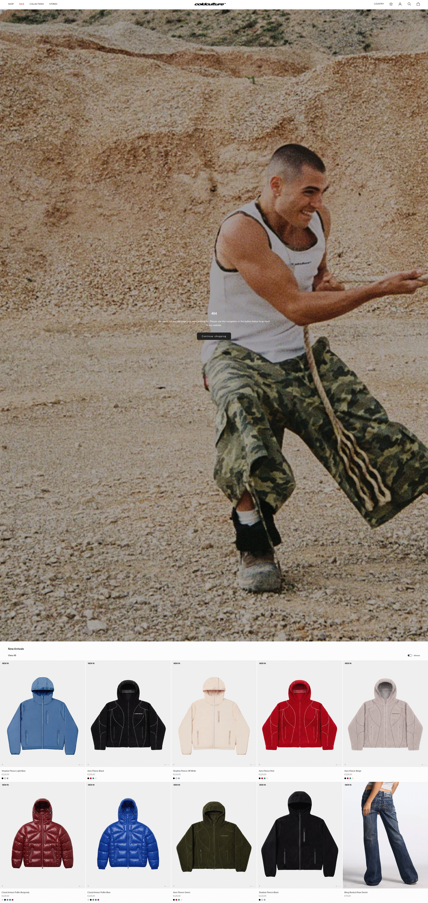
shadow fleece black (269, 892)
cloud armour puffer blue (99, 892)
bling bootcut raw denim (356, 892)
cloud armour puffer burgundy (15, 892)
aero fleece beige (352, 771)
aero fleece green (181, 892)
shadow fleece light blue (14, 771)
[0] (391, 4)
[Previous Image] (3, 717)
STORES (53, 4)
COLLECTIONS (37, 4)
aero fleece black (95, 771)
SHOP (11, 4)
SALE (21, 4)
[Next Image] (82, 717)
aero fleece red (266, 771)
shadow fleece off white (184, 771)
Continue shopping (214, 336)
